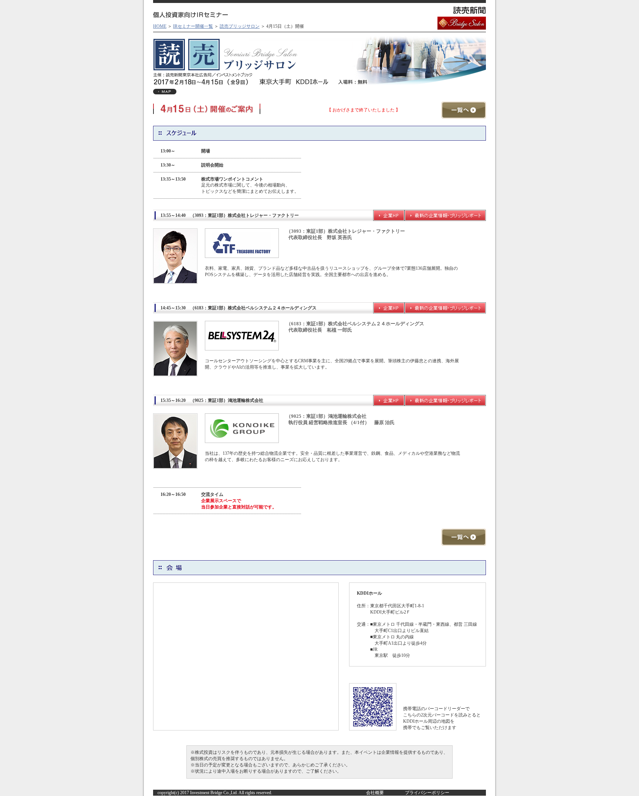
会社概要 (375, 792)
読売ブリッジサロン (240, 26)
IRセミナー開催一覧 (193, 26)
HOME (159, 26)
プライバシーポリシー (427, 792)
